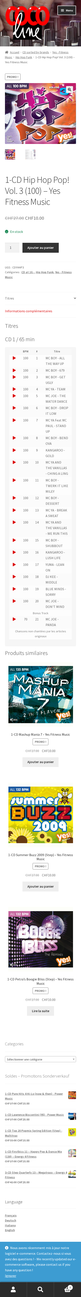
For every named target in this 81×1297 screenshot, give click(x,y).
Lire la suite (40, 1011)
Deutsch (10, 1220)
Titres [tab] (9, 298)
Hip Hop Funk (24, 57)
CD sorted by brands (35, 52)
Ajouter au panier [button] (40, 762)
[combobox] (40, 1059)
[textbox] (40, 1059)
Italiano (10, 1225)
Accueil (14, 52)
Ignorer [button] (10, 1275)
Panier (62, 1286)
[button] (69, 89)
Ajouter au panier (40, 247)
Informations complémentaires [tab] (28, 311)
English (10, 1230)
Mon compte (13, 1289)
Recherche (40, 1289)
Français (11, 1215)
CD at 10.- (27, 272)
